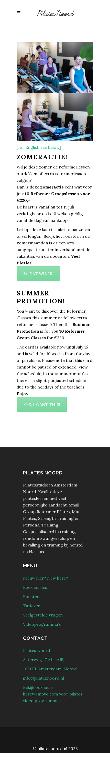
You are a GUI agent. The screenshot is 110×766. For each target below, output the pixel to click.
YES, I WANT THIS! (41, 404)
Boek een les (35, 587)
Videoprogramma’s (42, 624)
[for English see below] (39, 147)
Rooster (31, 596)
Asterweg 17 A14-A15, (43, 659)
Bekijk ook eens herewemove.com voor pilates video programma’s (52, 694)
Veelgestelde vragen (43, 615)
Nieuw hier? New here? (45, 578)
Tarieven (31, 605)
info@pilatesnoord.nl (43, 678)
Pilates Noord (36, 650)
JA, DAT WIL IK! (38, 273)
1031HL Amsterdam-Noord (50, 668)
